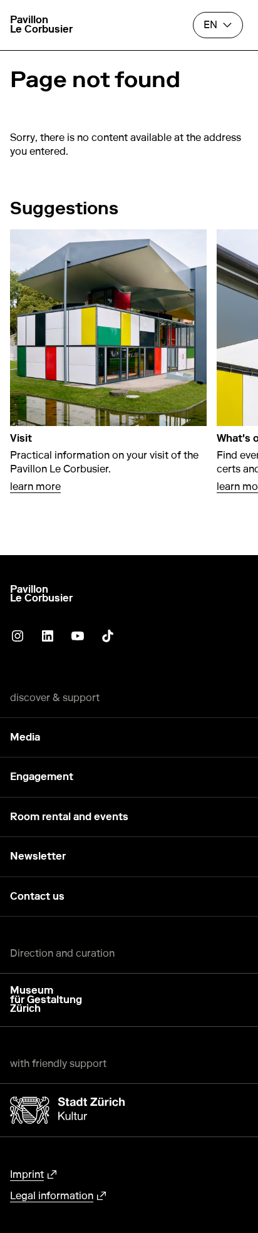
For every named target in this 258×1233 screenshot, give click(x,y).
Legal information (51, 1196)
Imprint (27, 1174)
